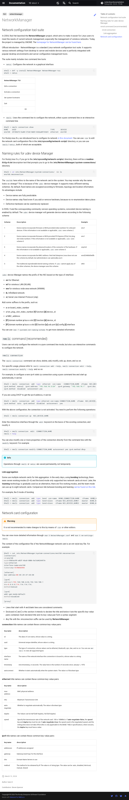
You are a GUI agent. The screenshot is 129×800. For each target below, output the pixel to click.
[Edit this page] (94, 15)
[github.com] (116, 796)
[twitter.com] (112, 796)
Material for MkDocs (17, 797)
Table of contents (108, 14)
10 (33, 3)
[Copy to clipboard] (93, 70)
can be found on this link (84, 487)
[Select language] (64, 3)
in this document (65, 138)
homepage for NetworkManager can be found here (59, 42)
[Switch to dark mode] (57, 3)
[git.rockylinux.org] (121, 796)
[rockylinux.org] (125, 796)
